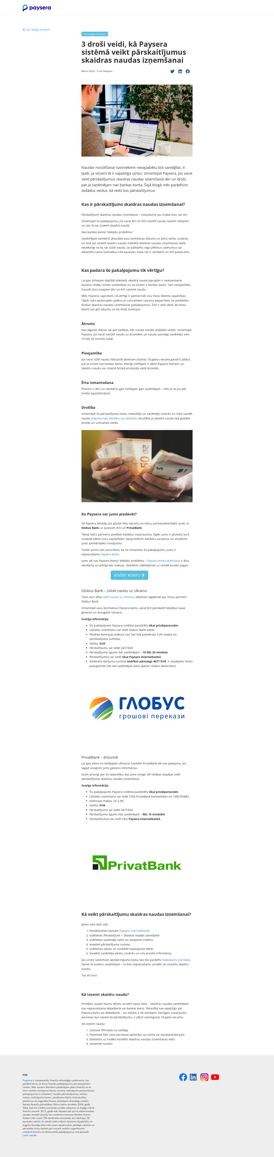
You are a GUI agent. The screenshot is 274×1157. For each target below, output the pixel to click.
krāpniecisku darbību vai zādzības (114, 418)
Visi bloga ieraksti (37, 29)
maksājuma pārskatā (176, 960)
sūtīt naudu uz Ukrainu (118, 597)
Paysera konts (110, 554)
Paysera (27, 1080)
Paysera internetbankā (134, 931)
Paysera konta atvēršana (163, 561)
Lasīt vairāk (30, 1135)
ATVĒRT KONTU (127, 575)
